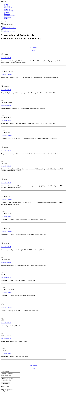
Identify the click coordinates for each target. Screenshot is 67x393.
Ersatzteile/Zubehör (6, 58)
